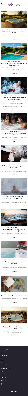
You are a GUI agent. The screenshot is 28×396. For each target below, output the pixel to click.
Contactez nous (3, 353)
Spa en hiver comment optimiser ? (14, 198)
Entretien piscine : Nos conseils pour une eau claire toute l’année (14, 64)
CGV (2, 362)
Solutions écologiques (19, 196)
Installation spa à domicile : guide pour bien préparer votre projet (14, 230)
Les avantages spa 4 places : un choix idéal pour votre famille (14, 134)
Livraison (2, 357)
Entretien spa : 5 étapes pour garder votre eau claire (14, 262)
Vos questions (3, 373)
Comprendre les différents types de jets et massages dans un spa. (14, 98)
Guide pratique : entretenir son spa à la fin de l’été (14, 32)
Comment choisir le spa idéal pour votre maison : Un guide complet (14, 327)
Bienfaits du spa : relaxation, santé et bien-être (14, 296)
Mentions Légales (4, 364)
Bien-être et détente (13, 95)
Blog (2, 371)
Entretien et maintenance (16, 29)
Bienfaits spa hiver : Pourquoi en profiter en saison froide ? (14, 166)
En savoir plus (14, 39)
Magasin (2, 360)
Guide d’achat (20, 95)
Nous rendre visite (4, 355)
